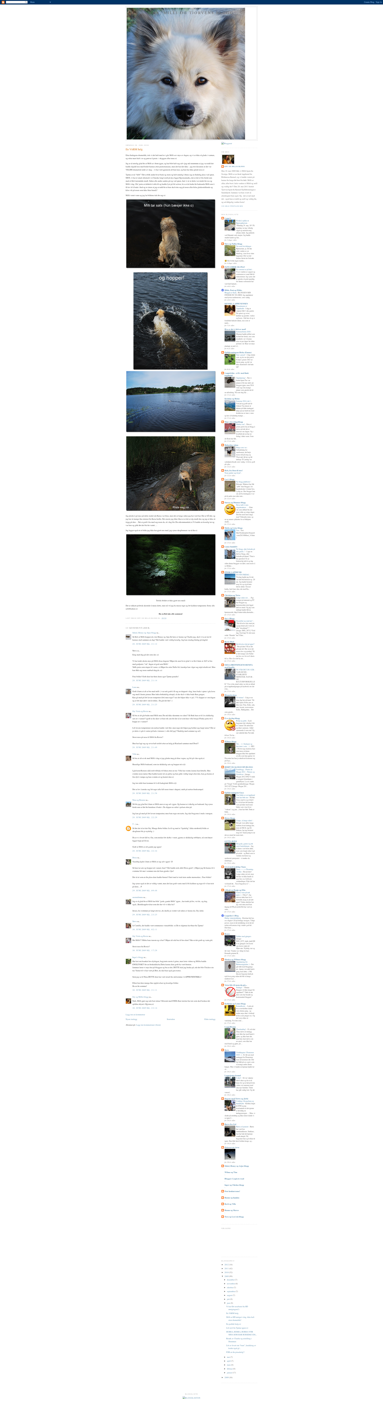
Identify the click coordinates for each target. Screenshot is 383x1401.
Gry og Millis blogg (140, 996)
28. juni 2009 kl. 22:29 (144, 817)
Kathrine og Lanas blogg (235, 1003)
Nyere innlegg (131, 1019)
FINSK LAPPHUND (233, 572)
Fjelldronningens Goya (234, 792)
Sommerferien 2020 (243, 331)
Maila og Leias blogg (234, 527)
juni (229, 1303)
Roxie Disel (229, 641)
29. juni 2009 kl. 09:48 (144, 890)
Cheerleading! (241, 1029)
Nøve (134, 921)
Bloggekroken (231, 695)
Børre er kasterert (242, 1126)
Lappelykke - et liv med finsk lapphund (237, 374)
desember (231, 1279)
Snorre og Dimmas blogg (235, 502)
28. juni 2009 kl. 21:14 (144, 680)
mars (229, 1364)
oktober (230, 1287)
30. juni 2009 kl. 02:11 (144, 929)
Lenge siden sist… (243, 597)
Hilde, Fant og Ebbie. (233, 290)
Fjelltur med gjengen (243, 936)
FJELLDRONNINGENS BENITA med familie (239, 666)
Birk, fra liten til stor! (234, 470)
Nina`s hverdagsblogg (234, 421)
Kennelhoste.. (241, 1006)
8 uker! (239, 1078)
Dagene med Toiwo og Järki (236, 1098)
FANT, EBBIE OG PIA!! (235, 266)
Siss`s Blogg (230, 618)
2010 (227, 1272)
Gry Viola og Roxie (140, 711)
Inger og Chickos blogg (234, 1184)
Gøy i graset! (241, 355)
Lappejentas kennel (233, 1075)
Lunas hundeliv (231, 546)
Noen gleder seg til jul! (233, 473)
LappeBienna (230, 1026)
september (231, 1291)
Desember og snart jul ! (244, 621)
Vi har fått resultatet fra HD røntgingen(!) (237, 1308)
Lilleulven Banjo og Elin (235, 890)
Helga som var (241, 447)
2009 (227, 1276)
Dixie (134, 857)
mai (228, 1357)
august (230, 1295)
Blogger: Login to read (234, 1178)
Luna (134, 687)
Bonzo (227, 933)
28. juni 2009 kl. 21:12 (144, 644)
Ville (134, 754)
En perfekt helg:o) (233, 1324)
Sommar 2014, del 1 (243, 401)
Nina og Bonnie (138, 800)
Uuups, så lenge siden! (244, 820)
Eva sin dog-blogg (232, 718)
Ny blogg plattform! (243, 481)
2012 (227, 1264)
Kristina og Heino (232, 398)
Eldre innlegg (209, 1019)
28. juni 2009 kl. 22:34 (144, 850)
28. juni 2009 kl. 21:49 (144, 747)
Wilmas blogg (230, 741)
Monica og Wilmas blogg (235, 959)
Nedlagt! (239, 987)
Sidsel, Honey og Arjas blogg (144, 632)
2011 (227, 1268)
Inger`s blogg (137, 957)
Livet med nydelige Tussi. (235, 866)
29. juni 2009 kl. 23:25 (144, 914)
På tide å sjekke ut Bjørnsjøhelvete (242, 221)
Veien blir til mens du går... (236, 985)
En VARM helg (134, 149)
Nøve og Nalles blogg (233, 243)
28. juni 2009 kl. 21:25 (144, 704)
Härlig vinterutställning (233, 918)
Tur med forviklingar (243, 246)
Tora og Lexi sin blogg (234, 1216)
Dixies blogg (230, 818)
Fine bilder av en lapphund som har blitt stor (245, 796)
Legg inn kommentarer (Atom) (148, 1024)
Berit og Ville (230, 1203)
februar (230, 1368)
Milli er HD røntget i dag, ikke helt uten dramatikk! (240, 1318)
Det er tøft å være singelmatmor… (242, 506)
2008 (227, 1377)
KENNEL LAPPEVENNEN (236, 303)
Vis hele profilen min (232, 206)
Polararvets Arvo (232, 1147)
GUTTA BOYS (231, 841)
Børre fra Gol (230, 1124)
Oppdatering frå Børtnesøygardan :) (243, 963)
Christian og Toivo (232, 595)
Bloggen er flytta (231, 292)
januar (229, 1372)
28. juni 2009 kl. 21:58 (144, 793)
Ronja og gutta (241, 720)
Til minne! (240, 697)
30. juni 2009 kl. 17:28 (144, 950)
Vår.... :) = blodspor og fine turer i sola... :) (244, 745)
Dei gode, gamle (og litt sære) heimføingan (244, 844)
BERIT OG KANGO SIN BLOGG (239, 767)
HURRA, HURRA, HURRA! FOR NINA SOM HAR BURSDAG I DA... (241, 1333)
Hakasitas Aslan (231, 445)
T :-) (134, 824)
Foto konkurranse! (232, 1191)
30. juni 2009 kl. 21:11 (144, 990)
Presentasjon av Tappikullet (241, 307)
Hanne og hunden (232, 1197)
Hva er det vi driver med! (235, 329)
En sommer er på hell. (244, 269)
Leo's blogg (229, 479)
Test (238, 530)
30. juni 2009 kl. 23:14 (144, 1008)
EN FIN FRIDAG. (243, 574)
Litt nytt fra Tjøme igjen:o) (237, 1327)
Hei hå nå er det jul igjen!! (245, 644)
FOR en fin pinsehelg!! (235, 1352)
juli (228, 1299)
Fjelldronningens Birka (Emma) (238, 352)
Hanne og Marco (232, 1210)
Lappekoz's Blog (232, 915)
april (229, 1361)
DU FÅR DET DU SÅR (245, 669)
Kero (227, 1049)
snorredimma (137, 897)
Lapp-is (228, 218)
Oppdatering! (241, 378)
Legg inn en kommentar (135, 1014)
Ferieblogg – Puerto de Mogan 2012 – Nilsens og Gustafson (245, 771)
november (231, 1283)
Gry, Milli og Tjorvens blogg (192, 12)
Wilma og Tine (231, 1172)
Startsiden (171, 1019)
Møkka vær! (240, 424)
